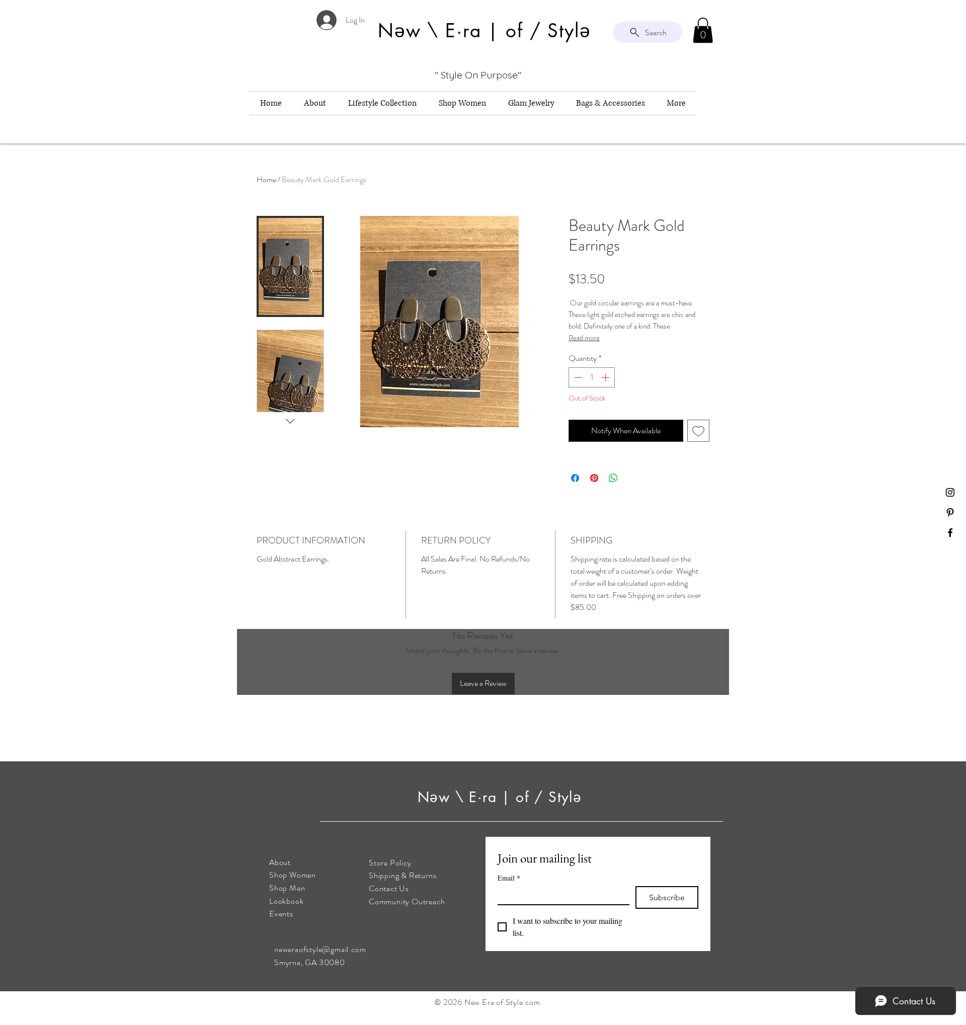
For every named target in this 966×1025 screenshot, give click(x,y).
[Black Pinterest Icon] (950, 512)
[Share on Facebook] (575, 478)
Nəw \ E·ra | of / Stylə (502, 797)
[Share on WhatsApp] (613, 478)
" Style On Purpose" (478, 75)
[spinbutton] (591, 377)
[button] (702, 30)
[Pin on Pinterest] (594, 478)
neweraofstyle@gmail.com (320, 949)
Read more (584, 338)
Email (509, 878)
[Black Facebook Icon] (950, 532)
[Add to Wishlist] (698, 431)
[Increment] (606, 377)
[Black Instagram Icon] (950, 492)
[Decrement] (577, 377)
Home (266, 179)
